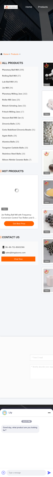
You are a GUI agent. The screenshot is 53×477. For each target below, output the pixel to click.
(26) (9, 136)
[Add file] (3, 473)
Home (29, 7)
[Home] (11, 7)
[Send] (49, 473)
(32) (14, 106)
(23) (10, 142)
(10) (15, 148)
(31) (18, 130)
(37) (11, 76)
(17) (13, 112)
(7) (16, 160)
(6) (13, 118)
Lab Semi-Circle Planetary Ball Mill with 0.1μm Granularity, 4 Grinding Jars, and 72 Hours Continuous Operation (21, 218)
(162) (14, 94)
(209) (13, 70)
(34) (7, 88)
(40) (10, 82)
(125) (11, 124)
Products (43, 7)
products (14, 54)
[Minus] (49, 412)
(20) (11, 100)
